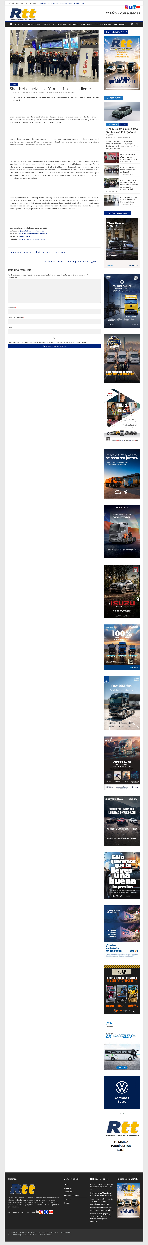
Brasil (50, 92)
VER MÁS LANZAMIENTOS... (117, 213)
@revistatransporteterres (31, 231)
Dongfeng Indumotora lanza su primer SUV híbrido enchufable (128, 199)
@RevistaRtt (24, 236)
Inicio (66, 1184)
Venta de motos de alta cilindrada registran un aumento (37, 252)
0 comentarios (40, 92)
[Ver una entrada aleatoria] (137, 24)
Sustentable (119, 24)
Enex (60, 92)
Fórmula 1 (66, 92)
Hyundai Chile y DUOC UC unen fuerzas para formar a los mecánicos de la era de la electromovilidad (129, 184)
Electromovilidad (103, 24)
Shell (72, 92)
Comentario (12, 277)
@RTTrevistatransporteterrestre (33, 233)
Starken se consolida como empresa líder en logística (73, 261)
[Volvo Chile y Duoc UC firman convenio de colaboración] (111, 166)
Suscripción (68, 1199)
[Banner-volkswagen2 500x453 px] (122, 1092)
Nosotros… (68, 1188)
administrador (27, 92)
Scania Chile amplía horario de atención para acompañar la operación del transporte (70, 3)
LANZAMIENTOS (112, 124)
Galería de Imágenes (71, 1195)
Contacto (67, 1203)
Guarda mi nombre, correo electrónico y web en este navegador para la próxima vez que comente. (47, 342)
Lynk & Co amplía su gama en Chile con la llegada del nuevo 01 (122, 132)
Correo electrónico (16, 318)
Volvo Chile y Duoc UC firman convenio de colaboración (128, 169)
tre (43, 231)
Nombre (12, 307)
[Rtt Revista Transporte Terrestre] (10, 24)
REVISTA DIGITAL (59, 24)
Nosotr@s (19, 24)
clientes (55, 92)
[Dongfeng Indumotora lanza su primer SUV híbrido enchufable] (111, 196)
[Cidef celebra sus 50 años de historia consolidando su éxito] (111, 153)
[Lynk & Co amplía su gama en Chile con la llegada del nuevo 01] (122, 103)
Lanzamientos (33, 24)
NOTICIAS (14, 85)
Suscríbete (73, 24)
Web (10, 327)
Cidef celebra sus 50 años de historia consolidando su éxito (128, 157)
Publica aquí (86, 24)
